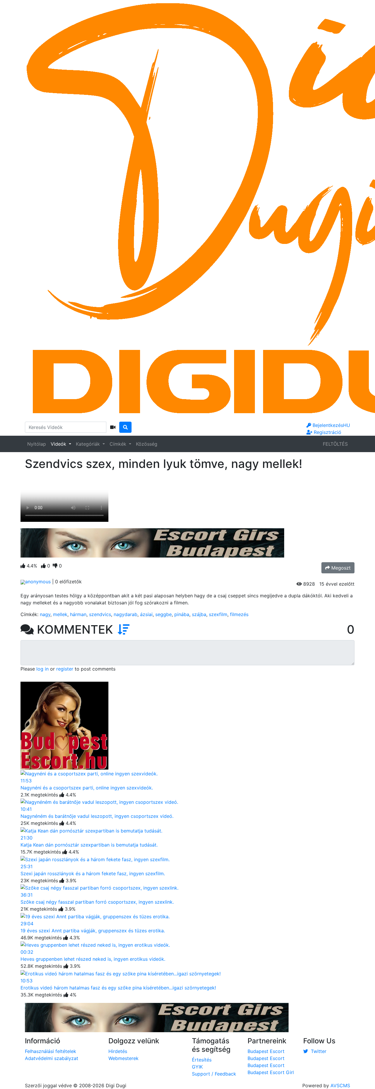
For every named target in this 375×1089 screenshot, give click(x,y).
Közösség (146, 444)
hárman (78, 614)
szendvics (100, 614)
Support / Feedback (214, 1074)
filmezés (239, 614)
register (64, 669)
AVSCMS (340, 1085)
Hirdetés (117, 1051)
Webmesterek (123, 1058)
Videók (59, 444)
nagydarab (125, 614)
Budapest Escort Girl (271, 1072)
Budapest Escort (266, 1051)
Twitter (317, 1051)
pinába (181, 614)
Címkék (119, 444)
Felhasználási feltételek (50, 1051)
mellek (60, 614)
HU (346, 425)
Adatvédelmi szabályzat (51, 1058)
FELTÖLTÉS (335, 444)
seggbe (163, 614)
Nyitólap (36, 444)
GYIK (197, 1067)
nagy (45, 614)
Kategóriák (88, 444)
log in (42, 669)
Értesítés (202, 1060)
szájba (199, 614)
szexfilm (218, 614)
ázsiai (146, 614)
